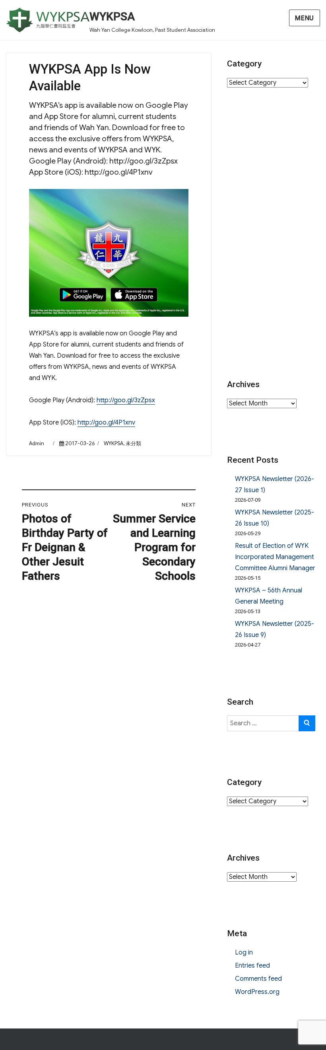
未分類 (133, 443)
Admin (36, 443)
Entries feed (252, 966)
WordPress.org (257, 992)
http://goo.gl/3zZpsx (126, 400)
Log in (244, 952)
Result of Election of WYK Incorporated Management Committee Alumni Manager (275, 557)
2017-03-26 (80, 443)
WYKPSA (112, 16)
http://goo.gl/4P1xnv (106, 423)
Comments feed (258, 979)
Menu (304, 18)
